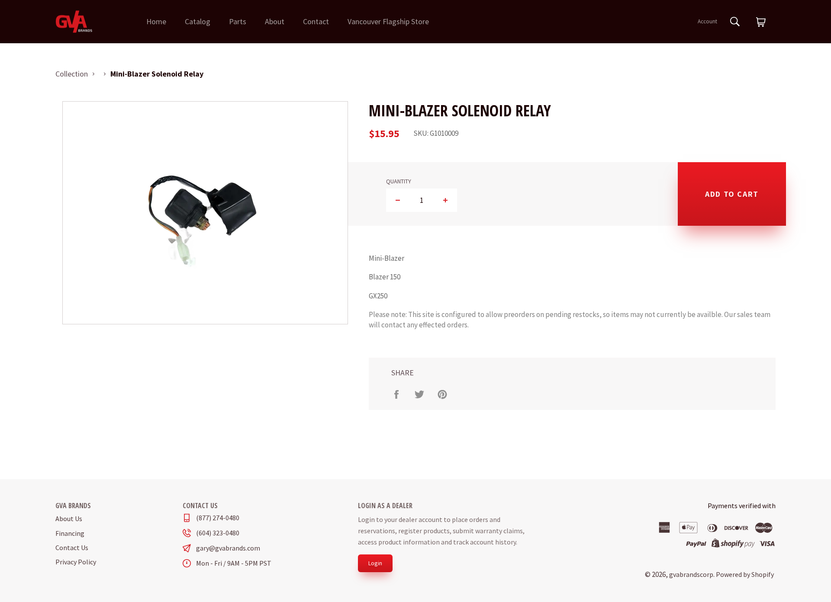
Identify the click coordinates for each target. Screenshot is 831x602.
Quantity (398, 181)
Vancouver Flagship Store (388, 21)
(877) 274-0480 (217, 518)
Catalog (197, 21)
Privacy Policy (75, 561)
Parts (237, 21)
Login (375, 563)
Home (156, 21)
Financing (69, 533)
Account (707, 21)
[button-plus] (445, 200)
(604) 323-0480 (217, 533)
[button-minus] (398, 200)
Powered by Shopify (745, 574)
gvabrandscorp (691, 574)
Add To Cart (732, 194)
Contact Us (71, 547)
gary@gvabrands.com (228, 548)
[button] (761, 22)
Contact (316, 21)
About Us (68, 518)
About (274, 21)
